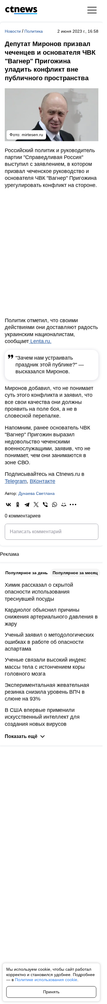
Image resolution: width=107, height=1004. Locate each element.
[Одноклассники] (17, 504)
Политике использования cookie (46, 979)
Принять (51, 991)
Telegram (16, 481)
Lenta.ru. (40, 341)
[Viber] (45, 504)
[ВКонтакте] (8, 504)
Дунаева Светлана (36, 493)
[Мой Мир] (63, 504)
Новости (13, 31)
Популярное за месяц (75, 572)
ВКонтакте (42, 481)
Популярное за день (26, 572)
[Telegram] (27, 504)
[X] (36, 504)
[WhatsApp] (54, 504)
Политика (33, 31)
